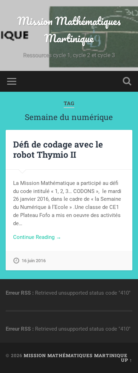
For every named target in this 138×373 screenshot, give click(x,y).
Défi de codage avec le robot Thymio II (58, 149)
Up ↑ (126, 360)
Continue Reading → (37, 237)
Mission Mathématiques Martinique (69, 29)
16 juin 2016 (34, 260)
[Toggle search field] (127, 81)
